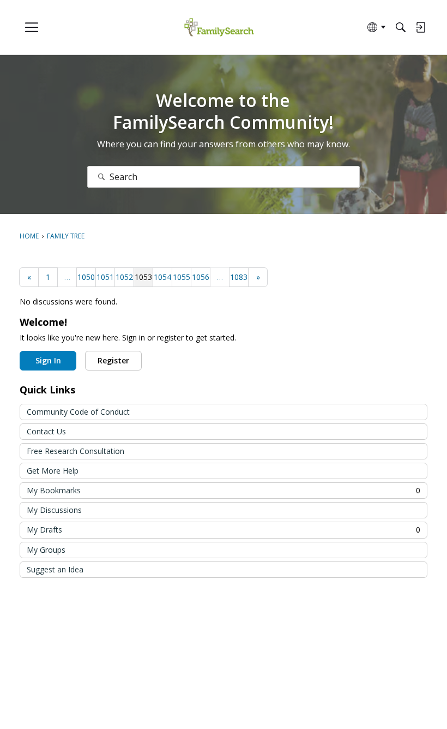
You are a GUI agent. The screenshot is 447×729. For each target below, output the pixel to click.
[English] (218, 28)
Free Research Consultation (75, 451)
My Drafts (223, 529)
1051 (105, 277)
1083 (238, 277)
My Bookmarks (223, 490)
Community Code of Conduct (78, 412)
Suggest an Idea (55, 569)
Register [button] (113, 360)
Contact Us (46, 431)
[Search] (400, 27)
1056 (200, 277)
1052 (124, 277)
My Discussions (54, 510)
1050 (86, 277)
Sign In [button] (48, 360)
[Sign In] (420, 27)
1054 (162, 277)
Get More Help (52, 470)
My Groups (46, 550)
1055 (181, 277)
